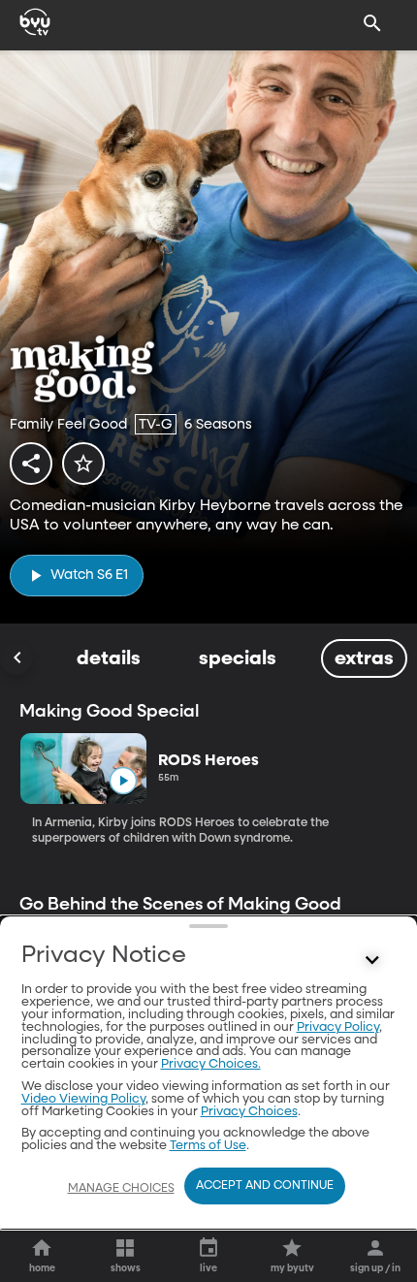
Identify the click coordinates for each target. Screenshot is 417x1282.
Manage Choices (121, 1189)
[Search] (372, 23)
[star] (83, 463)
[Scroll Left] (16, 658)
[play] (123, 781)
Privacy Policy (338, 1027)
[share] (31, 463)
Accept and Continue (265, 1186)
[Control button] (372, 960)
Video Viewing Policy (83, 1099)
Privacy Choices (249, 1112)
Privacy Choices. (211, 1064)
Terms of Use (208, 1145)
